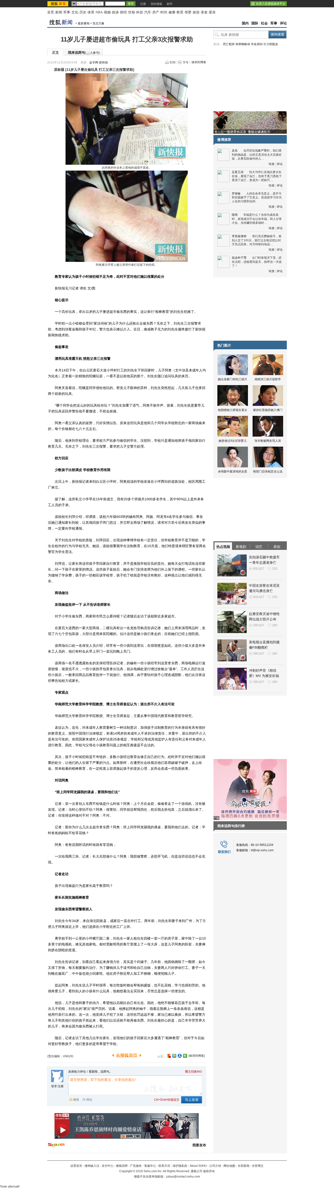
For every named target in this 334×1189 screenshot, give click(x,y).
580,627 (258, 625)
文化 (74, 12)
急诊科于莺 (239, 257)
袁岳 (235, 150)
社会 (264, 23)
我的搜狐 (156, 4)
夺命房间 (257, 44)
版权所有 (209, 1171)
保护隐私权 (180, 1166)
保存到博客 (198, 62)
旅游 (196, 12)
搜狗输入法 (92, 1166)
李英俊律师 (239, 236)
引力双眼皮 (270, 44)
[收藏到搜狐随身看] (185, 1056)
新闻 (58, 12)
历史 (82, 12)
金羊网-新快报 (98, 62)
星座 (212, 12)
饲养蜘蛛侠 (242, 44)
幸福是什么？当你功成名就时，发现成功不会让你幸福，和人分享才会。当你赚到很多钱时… (257, 219)
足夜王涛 (238, 172)
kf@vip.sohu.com (262, 850)
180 (274, 625)
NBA (99, 12)
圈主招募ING (193, 1071)
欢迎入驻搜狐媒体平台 (270, 3)
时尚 (163, 12)
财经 (123, 12)
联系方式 (164, 1166)
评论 (283, 23)
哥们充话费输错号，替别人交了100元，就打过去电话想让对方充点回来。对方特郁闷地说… (256, 240)
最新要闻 (83, 23)
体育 (91, 12)
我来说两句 (84, 52)
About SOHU (198, 1166)
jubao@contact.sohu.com (183, 1176)
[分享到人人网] (180, 1056)
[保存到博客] (197, 1055)
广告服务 (136, 1166)
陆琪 (235, 214)
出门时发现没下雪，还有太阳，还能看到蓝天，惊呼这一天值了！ (257, 261)
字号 (186, 62)
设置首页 (76, 1166)
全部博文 (258, 1166)
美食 (204, 12)
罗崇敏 (236, 193)
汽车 (147, 12)
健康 (171, 12)
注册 (143, 4)
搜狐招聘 (122, 1166)
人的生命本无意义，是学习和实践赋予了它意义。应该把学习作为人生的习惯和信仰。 (257, 197)
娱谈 (115, 12)
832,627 (258, 568)
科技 (139, 12)
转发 (272, 164)
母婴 (188, 12)
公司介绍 (215, 1166)
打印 (173, 62)
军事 (66, 12)
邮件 (170, 4)
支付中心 (107, 1166)
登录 (54, 1086)
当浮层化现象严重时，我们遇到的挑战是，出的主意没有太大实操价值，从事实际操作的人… (257, 154)
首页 (50, 12)
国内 (245, 23)
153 (274, 568)
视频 (107, 12)
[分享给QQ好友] (174, 1056)
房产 (155, 12)
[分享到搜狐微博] (169, 1056)
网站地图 (229, 1166)
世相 (131, 12)
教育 (180, 12)
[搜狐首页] (58, 3)
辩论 (89, 1099)
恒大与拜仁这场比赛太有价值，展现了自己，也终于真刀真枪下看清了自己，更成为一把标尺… (257, 176)
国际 (254, 23)
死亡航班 (229, 44)
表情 (76, 1099)
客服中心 (150, 1166)
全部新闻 (243, 1166)
